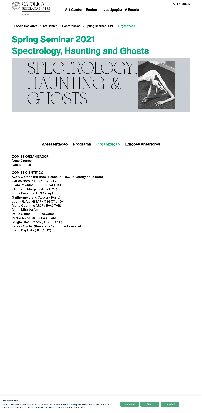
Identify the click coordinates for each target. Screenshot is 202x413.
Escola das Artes (26, 26)
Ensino (91, 10)
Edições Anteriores (142, 144)
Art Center (74, 10)
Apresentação (55, 144)
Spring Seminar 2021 (99, 26)
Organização (108, 144)
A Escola (132, 10)
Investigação (111, 10)
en (178, 4)
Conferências (71, 26)
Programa (82, 144)
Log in (186, 4)
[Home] (30, 8)
